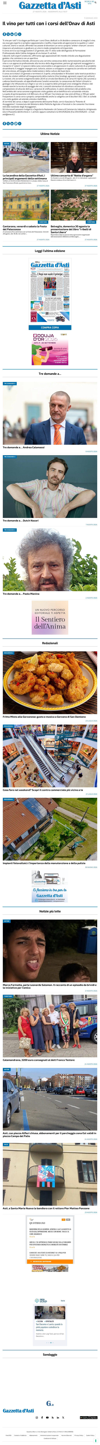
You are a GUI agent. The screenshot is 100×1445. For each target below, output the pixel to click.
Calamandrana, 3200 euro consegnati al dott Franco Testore (39, 1059)
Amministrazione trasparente (49, 1435)
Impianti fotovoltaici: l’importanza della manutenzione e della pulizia (44, 863)
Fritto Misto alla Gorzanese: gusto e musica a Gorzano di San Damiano (44, 716)
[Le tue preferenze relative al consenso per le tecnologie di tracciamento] (95, 1440)
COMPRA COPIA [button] (50, 327)
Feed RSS (9, 1435)
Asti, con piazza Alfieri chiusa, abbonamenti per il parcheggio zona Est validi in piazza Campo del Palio (49, 1134)
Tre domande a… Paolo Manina (21, 593)
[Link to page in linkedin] (12, 34)
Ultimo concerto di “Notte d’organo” (72, 175)
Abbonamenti (33, 1435)
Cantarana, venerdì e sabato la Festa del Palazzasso (25, 228)
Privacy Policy (79, 1435)
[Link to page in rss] (52, 1417)
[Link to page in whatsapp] (16, 34)
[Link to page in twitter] (8, 34)
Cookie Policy (90, 1435)
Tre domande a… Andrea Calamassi (24, 447)
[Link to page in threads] (19, 34)
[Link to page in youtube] (47, 1417)
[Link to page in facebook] (4, 34)
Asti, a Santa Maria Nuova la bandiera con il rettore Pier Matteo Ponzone (46, 1208)
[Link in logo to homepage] (18, 1410)
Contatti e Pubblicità (20, 1435)
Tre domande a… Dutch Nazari (21, 520)
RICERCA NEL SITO (89, 2)
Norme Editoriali (66, 1435)
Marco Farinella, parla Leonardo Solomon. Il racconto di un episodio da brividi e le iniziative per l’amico (50, 986)
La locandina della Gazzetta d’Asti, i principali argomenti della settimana (25, 177)
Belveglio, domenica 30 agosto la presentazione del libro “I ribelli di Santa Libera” (71, 229)
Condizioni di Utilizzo (50, 1438)
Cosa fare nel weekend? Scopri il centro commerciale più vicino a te (43, 789)
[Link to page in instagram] (36, 1417)
